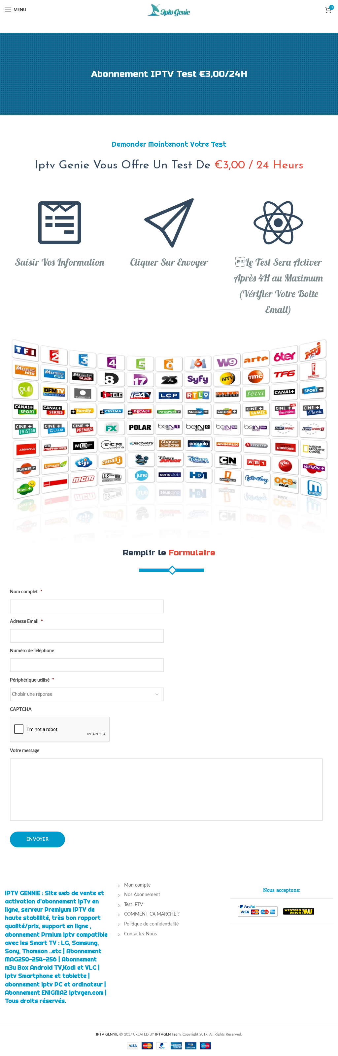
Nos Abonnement (142, 895)
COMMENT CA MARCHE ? (152, 914)
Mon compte (137, 885)
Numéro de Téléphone (32, 651)
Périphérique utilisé (32, 680)
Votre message (24, 750)
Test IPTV (133, 904)
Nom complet (26, 592)
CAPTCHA (21, 709)
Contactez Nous (140, 934)
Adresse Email (26, 621)
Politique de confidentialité (151, 924)
